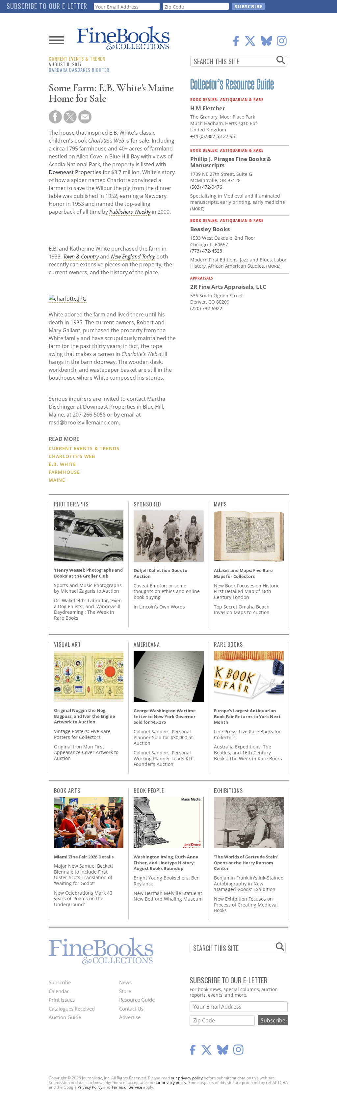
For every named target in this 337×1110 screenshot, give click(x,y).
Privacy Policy (90, 1087)
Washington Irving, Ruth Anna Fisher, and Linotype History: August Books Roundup (166, 862)
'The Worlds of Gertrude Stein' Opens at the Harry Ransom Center (246, 862)
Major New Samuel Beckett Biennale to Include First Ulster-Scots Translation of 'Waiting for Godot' (83, 874)
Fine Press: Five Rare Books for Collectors (247, 734)
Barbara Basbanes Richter (79, 69)
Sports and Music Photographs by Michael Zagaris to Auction (88, 588)
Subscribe (60, 982)
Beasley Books (210, 229)
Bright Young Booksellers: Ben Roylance (167, 881)
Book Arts (67, 791)
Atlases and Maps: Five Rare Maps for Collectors (243, 573)
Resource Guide (137, 999)
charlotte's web (72, 456)
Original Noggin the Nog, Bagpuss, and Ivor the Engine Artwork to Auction (84, 716)
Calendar (59, 991)
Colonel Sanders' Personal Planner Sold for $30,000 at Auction (163, 737)
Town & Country (81, 256)
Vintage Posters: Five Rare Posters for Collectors (82, 734)
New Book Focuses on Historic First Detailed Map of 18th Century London (246, 591)
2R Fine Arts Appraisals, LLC (228, 286)
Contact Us (131, 1008)
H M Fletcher (207, 108)
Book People (149, 791)
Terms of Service (126, 1087)
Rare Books (228, 644)
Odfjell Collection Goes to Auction (160, 573)
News (125, 982)
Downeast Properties (75, 172)
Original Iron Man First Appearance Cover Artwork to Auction (86, 752)
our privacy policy (187, 1078)
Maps (220, 504)
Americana (147, 644)
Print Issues (62, 999)
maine (57, 480)
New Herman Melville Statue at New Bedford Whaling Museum (168, 896)
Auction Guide (65, 1017)
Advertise (130, 1017)
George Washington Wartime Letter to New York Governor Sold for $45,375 (165, 716)
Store (125, 991)
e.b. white (62, 464)
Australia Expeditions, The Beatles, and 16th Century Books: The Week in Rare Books (248, 752)
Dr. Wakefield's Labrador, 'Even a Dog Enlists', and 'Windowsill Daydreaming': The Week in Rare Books (88, 609)
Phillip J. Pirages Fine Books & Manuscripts (230, 162)
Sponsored (147, 504)
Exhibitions (228, 791)
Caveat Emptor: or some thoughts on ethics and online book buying (167, 591)
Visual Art (67, 644)
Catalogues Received (72, 1008)
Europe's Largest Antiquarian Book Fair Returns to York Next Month (247, 716)
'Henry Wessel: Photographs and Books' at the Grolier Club (88, 573)
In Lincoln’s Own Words (159, 607)
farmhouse (64, 472)
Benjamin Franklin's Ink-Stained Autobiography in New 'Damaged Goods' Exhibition (249, 883)
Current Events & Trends (77, 58)
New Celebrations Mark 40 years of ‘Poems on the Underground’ (83, 898)
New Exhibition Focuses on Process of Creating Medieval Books (246, 904)
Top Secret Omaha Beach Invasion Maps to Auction (242, 610)
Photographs (71, 504)
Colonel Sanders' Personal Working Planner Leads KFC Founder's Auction (164, 758)
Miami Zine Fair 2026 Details (84, 857)
